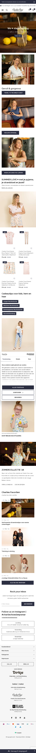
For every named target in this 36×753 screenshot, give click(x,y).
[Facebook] (11, 718)
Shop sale (18, 36)
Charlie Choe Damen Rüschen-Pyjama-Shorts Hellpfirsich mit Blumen (9, 283)
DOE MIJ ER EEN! (20, 484)
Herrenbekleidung (9, 313)
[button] (2, 10)
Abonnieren (28, 604)
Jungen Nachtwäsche (10, 301)
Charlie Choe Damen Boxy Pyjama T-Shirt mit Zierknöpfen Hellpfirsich (9, 253)
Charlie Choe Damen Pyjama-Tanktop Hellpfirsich (25, 283)
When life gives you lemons (13, 172)
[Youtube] (24, 718)
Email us (26, 664)
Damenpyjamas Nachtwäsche (12, 309)
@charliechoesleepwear (9, 617)
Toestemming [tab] (6, 359)
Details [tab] (18, 359)
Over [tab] (29, 359)
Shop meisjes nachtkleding (11, 436)
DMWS (23, 737)
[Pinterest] (20, 718)
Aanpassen (17, 392)
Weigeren (18, 397)
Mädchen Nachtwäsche (10, 305)
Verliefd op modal (10, 132)
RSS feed (28, 737)
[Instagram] (16, 718)
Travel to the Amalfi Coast (13, 92)
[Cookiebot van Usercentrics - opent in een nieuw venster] (26, 354)
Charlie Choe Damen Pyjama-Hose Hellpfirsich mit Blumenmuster (26, 253)
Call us (9, 664)
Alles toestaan (18, 387)
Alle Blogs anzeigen (17, 582)
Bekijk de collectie (7, 188)
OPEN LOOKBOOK (7, 484)
